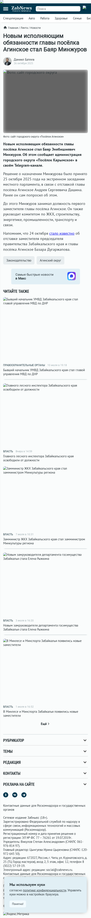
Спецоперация (13, 18)
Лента (24, 27)
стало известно (61, 233)
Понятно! (17, 904)
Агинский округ (50, 260)
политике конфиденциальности (44, 890)
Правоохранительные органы (24, 365)
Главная (13, 27)
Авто (32, 18)
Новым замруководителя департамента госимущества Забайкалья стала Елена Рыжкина (40, 627)
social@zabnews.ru (59, 870)
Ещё (44, 724)
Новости (35, 27)
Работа (44, 18)
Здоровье (61, 18)
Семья (77, 18)
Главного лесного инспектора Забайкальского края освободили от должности (38, 458)
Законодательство (18, 260)
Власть (8, 451)
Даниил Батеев (24, 59)
